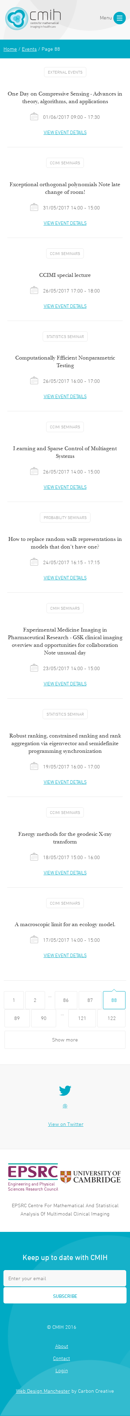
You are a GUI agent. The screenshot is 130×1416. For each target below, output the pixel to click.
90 (43, 1018)
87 (90, 1000)
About (61, 1346)
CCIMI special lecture (65, 275)
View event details (65, 132)
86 (66, 1000)
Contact (61, 1358)
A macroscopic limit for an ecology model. (65, 924)
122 (111, 1018)
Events (29, 49)
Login (61, 1370)
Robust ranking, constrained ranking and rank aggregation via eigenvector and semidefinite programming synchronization (65, 743)
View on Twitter (66, 1124)
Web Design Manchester (43, 1391)
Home (10, 49)
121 (82, 1018)
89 (17, 1018)
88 (114, 1000)
